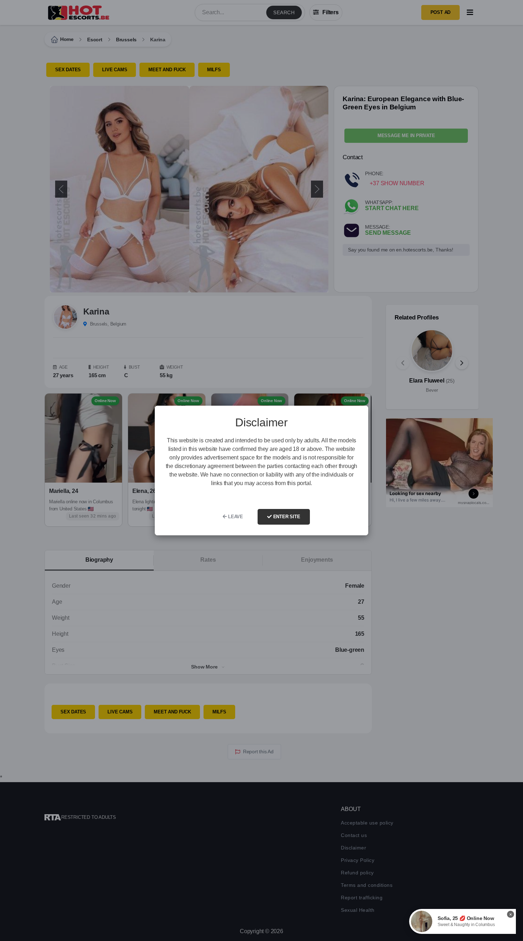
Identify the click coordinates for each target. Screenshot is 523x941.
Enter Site (286, 516)
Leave (235, 516)
